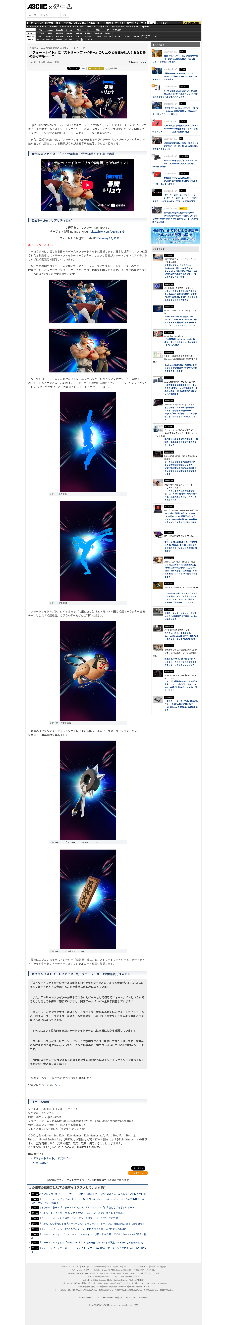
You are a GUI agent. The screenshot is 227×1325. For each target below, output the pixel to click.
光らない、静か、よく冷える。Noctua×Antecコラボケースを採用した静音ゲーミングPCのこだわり (181, 635)
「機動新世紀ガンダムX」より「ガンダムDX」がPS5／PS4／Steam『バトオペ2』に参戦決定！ (174, 76)
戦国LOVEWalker (166, 1289)
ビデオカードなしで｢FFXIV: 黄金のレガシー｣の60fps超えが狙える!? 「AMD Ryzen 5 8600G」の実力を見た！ (181, 705)
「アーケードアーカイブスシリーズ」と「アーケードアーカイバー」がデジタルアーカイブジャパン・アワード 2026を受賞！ (175, 198)
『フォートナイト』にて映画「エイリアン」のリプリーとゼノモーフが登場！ (79, 1218)
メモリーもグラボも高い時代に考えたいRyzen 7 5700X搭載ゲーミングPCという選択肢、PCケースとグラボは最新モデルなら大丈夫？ (181, 295)
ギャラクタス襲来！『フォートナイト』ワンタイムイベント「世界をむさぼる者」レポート (86, 1207)
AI (36, 22)
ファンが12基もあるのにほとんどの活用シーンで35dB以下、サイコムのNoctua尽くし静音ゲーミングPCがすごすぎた (181, 686)
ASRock (79, 33)
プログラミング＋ (123, 1283)
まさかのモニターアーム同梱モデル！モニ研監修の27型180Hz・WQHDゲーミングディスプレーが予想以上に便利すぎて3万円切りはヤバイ (181, 413)
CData (98, 36)
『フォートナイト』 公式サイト (52, 1158)
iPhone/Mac (80, 22)
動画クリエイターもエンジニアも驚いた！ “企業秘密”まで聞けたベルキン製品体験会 (181, 616)
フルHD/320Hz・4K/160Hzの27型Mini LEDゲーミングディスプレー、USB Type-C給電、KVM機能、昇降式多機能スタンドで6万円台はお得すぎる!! (181, 570)
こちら (56, 1085)
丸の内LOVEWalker (151, 1289)
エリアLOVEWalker (75, 1289)
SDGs (114, 26)
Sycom (69, 30)
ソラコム (79, 36)
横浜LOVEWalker (90, 1289)
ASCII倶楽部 (192, 22)
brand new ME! (126, 1276)
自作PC (109, 22)
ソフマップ (69, 39)
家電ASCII (53, 26)
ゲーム (151, 22)
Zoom (136, 36)
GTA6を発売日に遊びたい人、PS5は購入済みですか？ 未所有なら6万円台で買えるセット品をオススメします (175, 93)
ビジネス (49, 22)
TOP (62, 1266)
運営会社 (119, 1297)
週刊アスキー (78, 26)
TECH (58, 22)
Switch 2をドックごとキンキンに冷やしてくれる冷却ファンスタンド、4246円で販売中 (174, 163)
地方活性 (121, 26)
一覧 (84, 68)
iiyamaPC (59, 30)
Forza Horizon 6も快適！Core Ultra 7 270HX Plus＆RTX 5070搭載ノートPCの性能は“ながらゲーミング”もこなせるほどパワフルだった (181, 321)
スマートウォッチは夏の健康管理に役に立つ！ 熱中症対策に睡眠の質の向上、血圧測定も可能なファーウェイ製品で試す (181, 495)
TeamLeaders (90, 26)
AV (116, 22)
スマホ (130, 22)
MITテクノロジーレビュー (139, 1286)
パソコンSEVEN (79, 30)
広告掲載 (143, 1297)
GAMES (61, 6)
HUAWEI (88, 33)
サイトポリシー (84, 1297)
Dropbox (88, 36)
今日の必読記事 (84, 1286)
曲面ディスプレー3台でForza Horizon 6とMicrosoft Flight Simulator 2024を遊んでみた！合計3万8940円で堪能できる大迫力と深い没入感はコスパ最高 (181, 271)
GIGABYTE (69, 33)
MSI (88, 30)
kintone (59, 36)
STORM (152, 1270)
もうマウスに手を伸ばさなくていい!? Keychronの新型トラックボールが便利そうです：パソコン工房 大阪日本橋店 (175, 128)
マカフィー (40, 39)
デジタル (68, 22)
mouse (50, 30)
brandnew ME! (79, 39)
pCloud (88, 39)
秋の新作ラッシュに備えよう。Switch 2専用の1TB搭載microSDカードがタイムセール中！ (174, 180)
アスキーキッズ (32, 26)
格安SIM (43, 26)
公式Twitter (40, 1163)
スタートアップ (140, 23)
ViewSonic (98, 33)
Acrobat (50, 36)
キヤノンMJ (50, 39)
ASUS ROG (59, 33)
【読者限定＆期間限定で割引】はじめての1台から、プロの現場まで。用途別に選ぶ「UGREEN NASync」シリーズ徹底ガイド (181, 389)
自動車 (92, 22)
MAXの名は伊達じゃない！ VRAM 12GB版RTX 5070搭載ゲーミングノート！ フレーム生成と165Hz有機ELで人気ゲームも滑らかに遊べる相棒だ (181, 519)
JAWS (40, 36)
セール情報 (162, 22)
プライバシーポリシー (103, 1297)
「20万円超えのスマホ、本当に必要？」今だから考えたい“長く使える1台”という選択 (181, 342)
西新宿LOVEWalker (106, 1289)
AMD (50, 33)
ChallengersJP (142, 26)
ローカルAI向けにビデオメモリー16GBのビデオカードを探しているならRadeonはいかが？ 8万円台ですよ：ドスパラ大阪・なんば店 (175, 217)
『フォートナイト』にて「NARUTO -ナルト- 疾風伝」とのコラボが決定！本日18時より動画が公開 (91, 1242)
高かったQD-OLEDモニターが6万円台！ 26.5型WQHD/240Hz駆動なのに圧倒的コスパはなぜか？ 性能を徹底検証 (181, 546)
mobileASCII (123, 1286)
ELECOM (40, 33)
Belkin (108, 33)
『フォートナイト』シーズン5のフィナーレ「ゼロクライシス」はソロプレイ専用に (82, 1229)
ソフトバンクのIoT (146, 36)
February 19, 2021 (108, 238)
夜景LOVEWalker (121, 1289)
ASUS (98, 30)
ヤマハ (127, 36)
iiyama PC (106, 1270)
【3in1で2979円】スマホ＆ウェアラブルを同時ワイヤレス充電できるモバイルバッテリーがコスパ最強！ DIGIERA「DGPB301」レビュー (181, 598)
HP (108, 30)
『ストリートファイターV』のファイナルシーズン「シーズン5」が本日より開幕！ (82, 1212)
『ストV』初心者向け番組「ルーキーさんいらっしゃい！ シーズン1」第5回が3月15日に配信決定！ (92, 1223)
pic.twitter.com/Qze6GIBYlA (107, 231)
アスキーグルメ (65, 26)
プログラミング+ (104, 26)
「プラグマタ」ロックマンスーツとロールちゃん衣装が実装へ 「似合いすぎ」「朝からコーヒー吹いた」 (175, 111)
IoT (41, 22)
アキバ (122, 22)
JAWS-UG (79, 1273)
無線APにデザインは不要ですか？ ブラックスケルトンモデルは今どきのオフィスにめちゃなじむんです (181, 661)
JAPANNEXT (59, 39)
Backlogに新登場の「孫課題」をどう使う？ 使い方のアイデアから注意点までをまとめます (181, 367)
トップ (30, 22)
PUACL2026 (130, 26)
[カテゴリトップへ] (138, 1173)
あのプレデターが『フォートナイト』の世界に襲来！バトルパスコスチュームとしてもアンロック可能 (92, 1193)
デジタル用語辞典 (110, 1286)
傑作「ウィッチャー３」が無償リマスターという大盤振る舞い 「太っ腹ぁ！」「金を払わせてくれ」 (175, 58)
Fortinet (117, 36)
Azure (69, 36)
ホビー (100, 22)
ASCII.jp (37, 6)
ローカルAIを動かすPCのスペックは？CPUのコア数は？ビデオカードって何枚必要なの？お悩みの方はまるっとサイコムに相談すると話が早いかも (181, 467)
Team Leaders (109, 1283)
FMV (40, 30)
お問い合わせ (130, 1297)
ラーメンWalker (60, 1289)
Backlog (107, 36)
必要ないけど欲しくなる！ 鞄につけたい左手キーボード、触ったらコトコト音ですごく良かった (175, 146)
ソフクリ (156, 36)
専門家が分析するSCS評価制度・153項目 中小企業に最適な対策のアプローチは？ (181, 442)
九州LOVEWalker (135, 1289)
